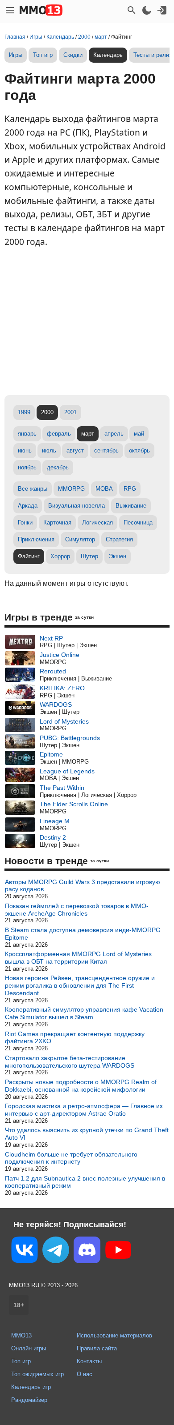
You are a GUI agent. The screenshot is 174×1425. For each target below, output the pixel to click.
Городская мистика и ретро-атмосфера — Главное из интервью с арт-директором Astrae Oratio (83, 1109)
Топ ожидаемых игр (37, 1374)
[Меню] (9, 10)
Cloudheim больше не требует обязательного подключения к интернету (71, 1158)
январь (27, 433)
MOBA (104, 488)
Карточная (57, 522)
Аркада (27, 505)
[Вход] (162, 10)
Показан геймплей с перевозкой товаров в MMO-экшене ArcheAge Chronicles (77, 909)
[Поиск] (131, 10)
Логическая (97, 522)
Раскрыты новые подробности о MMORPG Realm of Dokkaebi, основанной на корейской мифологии (81, 1085)
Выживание (131, 505)
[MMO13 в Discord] (87, 1252)
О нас (84, 1374)
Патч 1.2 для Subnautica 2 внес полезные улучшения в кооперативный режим (85, 1182)
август (75, 450)
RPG (130, 488)
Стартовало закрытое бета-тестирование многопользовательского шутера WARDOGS (69, 1061)
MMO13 (21, 1335)
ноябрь (27, 467)
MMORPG (71, 488)
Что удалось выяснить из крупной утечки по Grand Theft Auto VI (87, 1133)
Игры (15, 55)
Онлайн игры (28, 1348)
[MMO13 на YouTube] (118, 1252)
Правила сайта (97, 1348)
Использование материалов (114, 1335)
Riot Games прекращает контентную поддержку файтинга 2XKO (75, 1037)
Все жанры (32, 488)
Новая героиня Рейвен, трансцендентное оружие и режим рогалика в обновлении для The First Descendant (80, 985)
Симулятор (80, 539)
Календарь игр (31, 1387)
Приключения (36, 539)
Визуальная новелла (76, 505)
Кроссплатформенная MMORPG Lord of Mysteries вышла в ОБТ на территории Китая (78, 957)
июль (49, 450)
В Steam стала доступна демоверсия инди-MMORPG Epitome (83, 933)
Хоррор (60, 556)
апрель (114, 433)
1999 (24, 412)
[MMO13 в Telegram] (55, 1252)
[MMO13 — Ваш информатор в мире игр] (41, 10)
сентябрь (106, 450)
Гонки (25, 522)
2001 (70, 412)
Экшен (117, 556)
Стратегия (119, 539)
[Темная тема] (147, 10)
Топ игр (43, 55)
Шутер (89, 556)
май (139, 433)
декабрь (58, 467)
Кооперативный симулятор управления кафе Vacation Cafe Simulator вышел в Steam (84, 1013)
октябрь (139, 450)
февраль (59, 433)
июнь (25, 450)
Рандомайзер (29, 1400)
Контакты (89, 1361)
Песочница (138, 522)
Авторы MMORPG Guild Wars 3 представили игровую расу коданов (82, 885)
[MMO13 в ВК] (24, 1251)
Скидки (73, 55)
